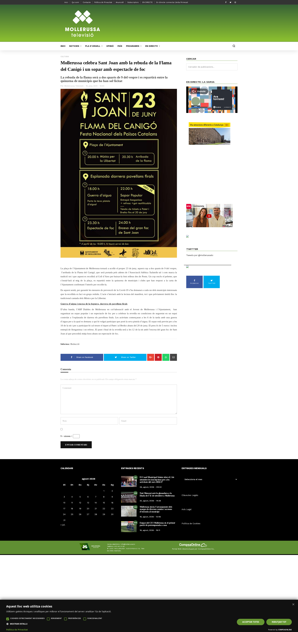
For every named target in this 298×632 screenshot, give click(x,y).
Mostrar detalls (18, 624)
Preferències (74, 618)
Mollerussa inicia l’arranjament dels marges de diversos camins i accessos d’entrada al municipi (156, 509)
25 (72, 514)
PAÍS (119, 46)
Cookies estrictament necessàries (27, 618)
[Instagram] (235, 2)
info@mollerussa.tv (128, 544)
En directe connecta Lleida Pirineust (172, 2)
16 (112, 503)
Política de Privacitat (103, 2)
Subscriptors (133, 2)
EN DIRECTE (147, 2)
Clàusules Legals (190, 495)
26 (80, 514)
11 (72, 503)
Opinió (110, 46)
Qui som (75, 2)
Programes (132, 46)
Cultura (65, 57)
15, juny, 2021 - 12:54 (95, 86)
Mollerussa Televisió (74, 86)
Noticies (74, 46)
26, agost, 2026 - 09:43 (151, 487)
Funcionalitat (94, 618)
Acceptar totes (250, 622)
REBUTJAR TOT (279, 622)
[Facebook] (226, 2)
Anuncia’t (120, 2)
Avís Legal (187, 509)
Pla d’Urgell (92, 46)
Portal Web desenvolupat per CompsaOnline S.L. (193, 549)
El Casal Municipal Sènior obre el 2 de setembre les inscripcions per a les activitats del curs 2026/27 (157, 479)
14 (96, 503)
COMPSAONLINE (285, 630)
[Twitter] (230, 2)
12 (80, 503)
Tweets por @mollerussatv (199, 255)
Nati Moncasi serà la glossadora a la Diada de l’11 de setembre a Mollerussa (157, 494)
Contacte (87, 2)
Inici (66, 2)
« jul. (63, 524)
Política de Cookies (191, 523)
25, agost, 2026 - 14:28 (150, 501)
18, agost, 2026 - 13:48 (150, 517)
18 (72, 508)
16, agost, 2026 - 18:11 (150, 530)
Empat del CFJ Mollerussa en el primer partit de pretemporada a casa (157, 524)
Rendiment (56, 618)
